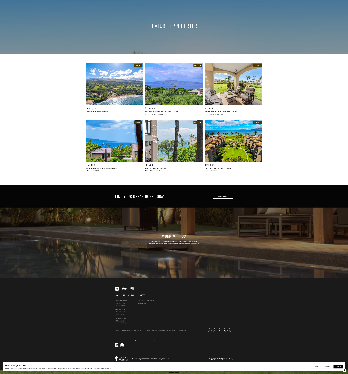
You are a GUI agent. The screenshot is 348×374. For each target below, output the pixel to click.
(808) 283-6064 (120, 312)
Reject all (316, 366)
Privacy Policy (228, 359)
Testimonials (172, 331)
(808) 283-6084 (120, 320)
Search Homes (223, 196)
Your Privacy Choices (174, 372)
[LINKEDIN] (219, 330)
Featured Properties (142, 331)
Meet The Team (126, 331)
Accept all (338, 366)
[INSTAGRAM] (214, 330)
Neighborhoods (158, 331)
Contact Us (183, 331)
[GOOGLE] (229, 330)
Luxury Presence (163, 359)
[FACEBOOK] (210, 330)
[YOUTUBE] (224, 330)
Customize (327, 366)
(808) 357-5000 (120, 303)
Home (117, 331)
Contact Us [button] (174, 250)
